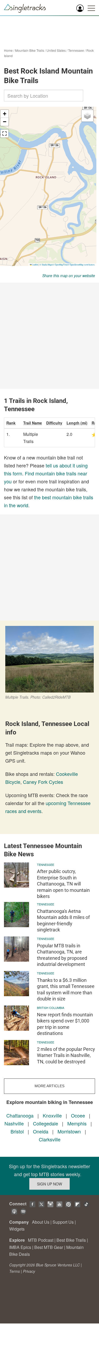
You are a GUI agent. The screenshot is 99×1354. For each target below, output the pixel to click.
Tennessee (76, 50)
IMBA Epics (20, 1247)
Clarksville (49, 1139)
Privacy (29, 1271)
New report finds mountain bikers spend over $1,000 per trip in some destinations (65, 1024)
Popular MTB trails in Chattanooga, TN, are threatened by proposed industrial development (62, 955)
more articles (49, 1086)
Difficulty (54, 422)
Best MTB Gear (48, 1247)
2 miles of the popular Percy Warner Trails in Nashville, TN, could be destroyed (66, 1055)
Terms (14, 1271)
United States (56, 50)
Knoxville (52, 1115)
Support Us (63, 1222)
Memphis (77, 1123)
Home (8, 50)
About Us (40, 1222)
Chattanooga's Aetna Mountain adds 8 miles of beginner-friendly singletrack (63, 920)
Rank (11, 422)
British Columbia (50, 1007)
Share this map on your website (68, 275)
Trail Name (32, 422)
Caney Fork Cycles (43, 781)
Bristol (17, 1131)
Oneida (40, 1131)
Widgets (17, 1229)
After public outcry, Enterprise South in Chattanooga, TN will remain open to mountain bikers (63, 884)
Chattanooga (20, 1115)
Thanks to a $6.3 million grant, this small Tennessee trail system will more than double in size (66, 989)
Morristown (69, 1131)
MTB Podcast (40, 1240)
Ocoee (78, 1115)
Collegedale (45, 1123)
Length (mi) (77, 422)
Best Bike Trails (71, 1240)
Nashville (14, 1123)
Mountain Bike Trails (29, 50)
